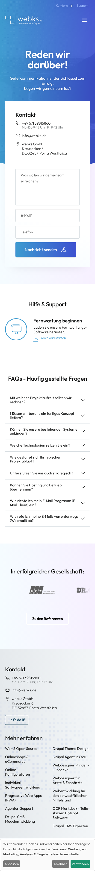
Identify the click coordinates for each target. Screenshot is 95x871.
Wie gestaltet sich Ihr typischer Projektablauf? (35, 459)
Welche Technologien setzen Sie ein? (40, 445)
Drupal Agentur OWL (70, 756)
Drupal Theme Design (71, 748)
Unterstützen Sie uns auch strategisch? (41, 473)
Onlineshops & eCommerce (17, 759)
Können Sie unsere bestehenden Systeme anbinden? (43, 431)
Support (82, 5)
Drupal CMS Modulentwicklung (20, 819)
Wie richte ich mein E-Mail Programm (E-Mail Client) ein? (43, 502)
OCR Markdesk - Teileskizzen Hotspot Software (71, 813)
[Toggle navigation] (84, 19)
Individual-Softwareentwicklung (22, 784)
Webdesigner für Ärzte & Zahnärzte (68, 780)
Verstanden (80, 864)
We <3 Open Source (21, 748)
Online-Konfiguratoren (17, 772)
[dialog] (47, 855)
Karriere (64, 5)
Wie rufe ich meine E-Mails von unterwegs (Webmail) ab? (44, 518)
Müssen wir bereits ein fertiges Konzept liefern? (42, 415)
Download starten (53, 338)
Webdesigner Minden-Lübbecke (71, 767)
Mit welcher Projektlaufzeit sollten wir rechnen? (41, 399)
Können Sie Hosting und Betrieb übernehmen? (36, 487)
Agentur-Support (19, 808)
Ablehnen (60, 864)
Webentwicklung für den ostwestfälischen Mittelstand (70, 795)
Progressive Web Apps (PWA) (23, 797)
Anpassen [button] (12, 864)
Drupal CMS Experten (70, 826)
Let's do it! (17, 719)
